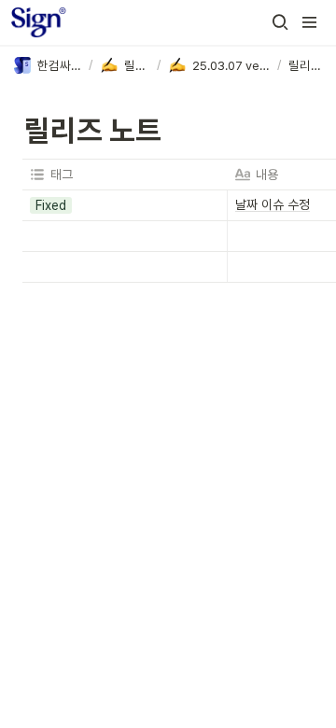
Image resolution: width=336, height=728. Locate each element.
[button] (280, 22)
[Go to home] (38, 22)
